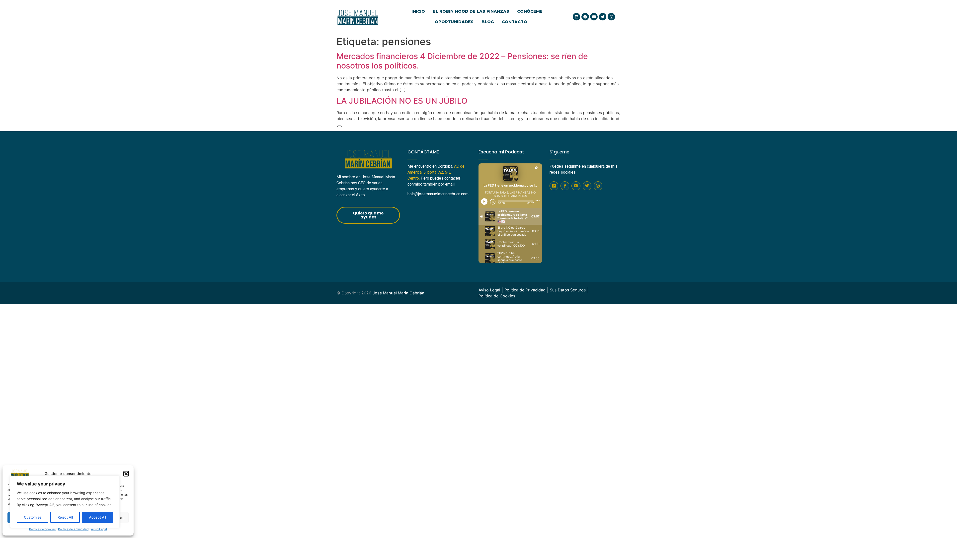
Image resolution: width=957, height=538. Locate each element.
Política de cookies (42, 529)
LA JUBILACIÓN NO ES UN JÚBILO (402, 101)
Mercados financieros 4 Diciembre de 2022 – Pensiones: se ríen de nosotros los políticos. (462, 60)
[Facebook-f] (564, 185)
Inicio (418, 11)
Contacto (514, 21)
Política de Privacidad (73, 529)
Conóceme (530, 11)
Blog (487, 21)
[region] (65, 502)
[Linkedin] (576, 16)
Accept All (97, 517)
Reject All (65, 517)
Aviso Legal (99, 529)
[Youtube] (594, 16)
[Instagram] (611, 16)
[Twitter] (602, 16)
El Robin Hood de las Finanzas (471, 11)
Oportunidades (454, 21)
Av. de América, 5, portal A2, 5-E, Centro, (436, 172)
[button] (126, 473)
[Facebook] (585, 16)
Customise (32, 517)
